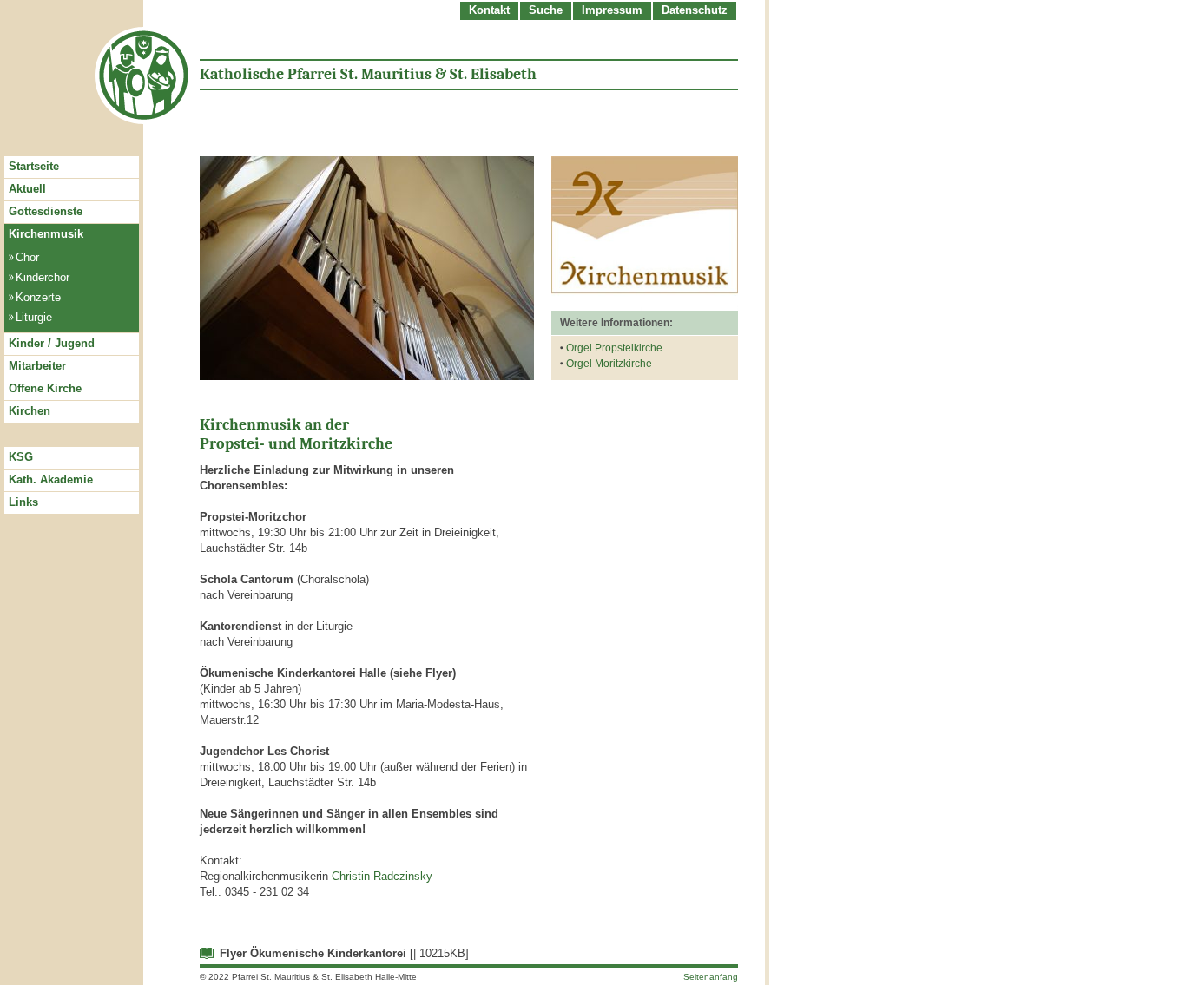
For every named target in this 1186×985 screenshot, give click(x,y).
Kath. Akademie (51, 479)
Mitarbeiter (37, 365)
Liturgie (34, 317)
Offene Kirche (45, 388)
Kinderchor (42, 277)
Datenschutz (695, 9)
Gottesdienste (45, 211)
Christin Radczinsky (382, 876)
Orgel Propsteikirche (614, 348)
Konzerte (38, 297)
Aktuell (27, 188)
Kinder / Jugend (52, 343)
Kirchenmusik (46, 233)
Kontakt (489, 9)
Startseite (34, 166)
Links (23, 502)
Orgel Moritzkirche (609, 364)
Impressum (612, 9)
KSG (21, 456)
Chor (27, 257)
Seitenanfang (710, 977)
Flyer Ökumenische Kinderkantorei (313, 953)
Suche (546, 9)
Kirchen (29, 410)
